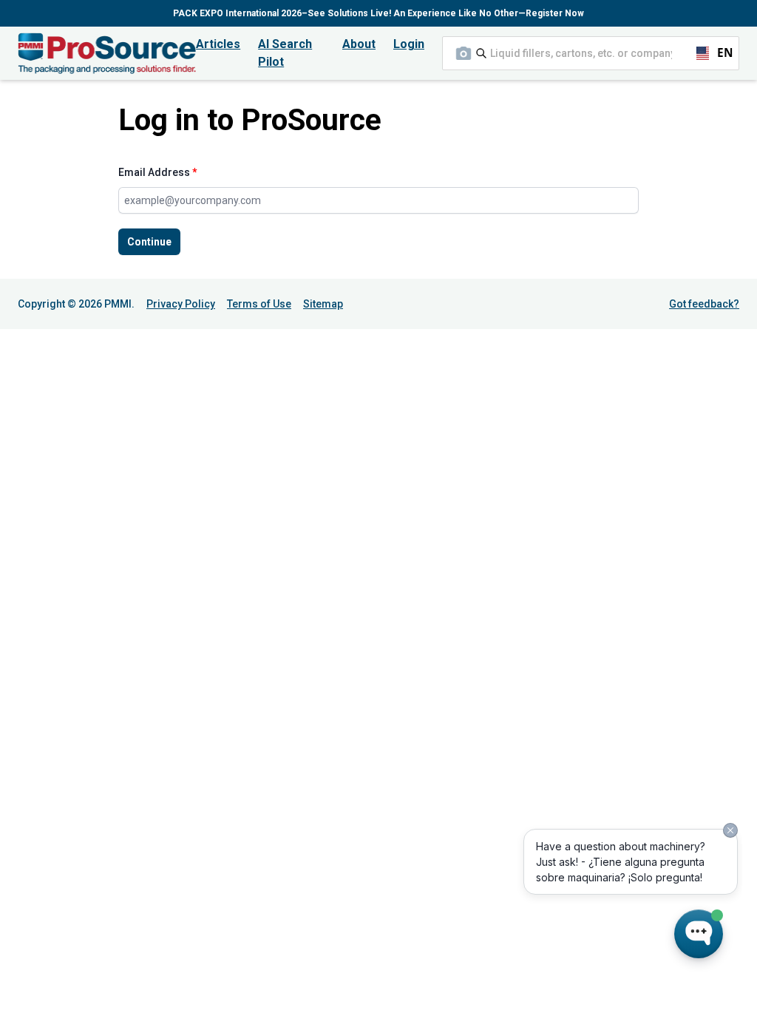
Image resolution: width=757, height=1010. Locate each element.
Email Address (157, 172)
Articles (218, 44)
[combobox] (590, 53)
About (359, 44)
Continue (149, 242)
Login (408, 44)
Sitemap (323, 304)
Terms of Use (259, 304)
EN (718, 53)
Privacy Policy (180, 304)
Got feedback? (704, 304)
